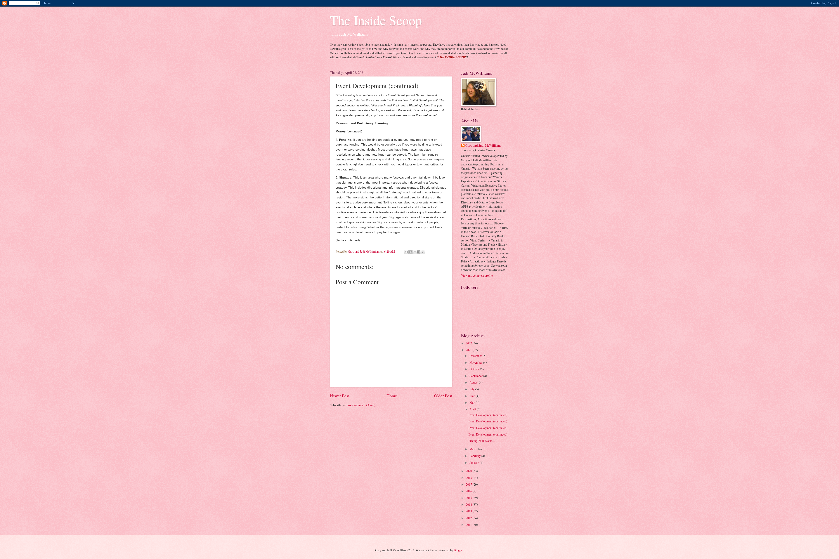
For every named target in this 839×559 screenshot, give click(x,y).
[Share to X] (415, 252)
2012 (469, 518)
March (474, 449)
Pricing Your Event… (481, 441)
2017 (469, 484)
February (475, 456)
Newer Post (339, 395)
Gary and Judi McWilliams (483, 146)
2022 (469, 343)
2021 (469, 350)
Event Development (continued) (487, 415)
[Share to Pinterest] (423, 252)
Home (392, 395)
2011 (469, 525)
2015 (469, 498)
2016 (469, 491)
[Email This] (406, 252)
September (476, 376)
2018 (469, 478)
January (475, 462)
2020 (469, 471)
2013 (469, 511)
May (473, 402)
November (476, 362)
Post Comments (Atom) (361, 405)
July (472, 389)
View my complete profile (477, 275)
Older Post (443, 395)
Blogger (458, 550)
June (473, 396)
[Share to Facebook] (419, 252)
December (476, 356)
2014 (469, 504)
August (474, 382)
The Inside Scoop (376, 20)
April (473, 409)
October (475, 369)
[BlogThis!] (410, 252)
